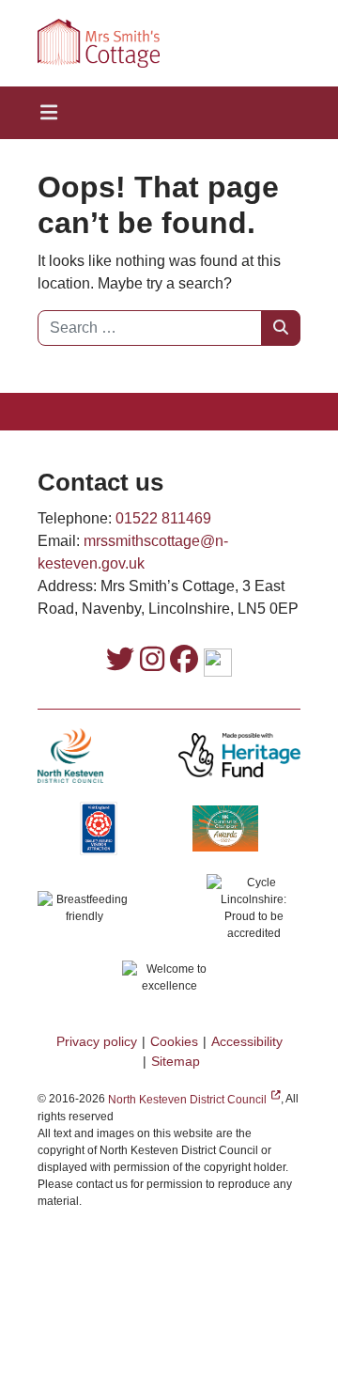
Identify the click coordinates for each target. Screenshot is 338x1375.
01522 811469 (163, 518)
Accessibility (247, 1041)
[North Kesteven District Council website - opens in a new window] (70, 754)
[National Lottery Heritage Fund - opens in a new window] (239, 754)
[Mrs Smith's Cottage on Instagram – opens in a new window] (152, 660)
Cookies (174, 1041)
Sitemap (175, 1061)
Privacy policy (96, 1041)
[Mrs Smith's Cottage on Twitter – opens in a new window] (120, 660)
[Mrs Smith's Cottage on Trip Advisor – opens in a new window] (218, 663)
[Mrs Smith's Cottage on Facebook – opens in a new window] (184, 660)
